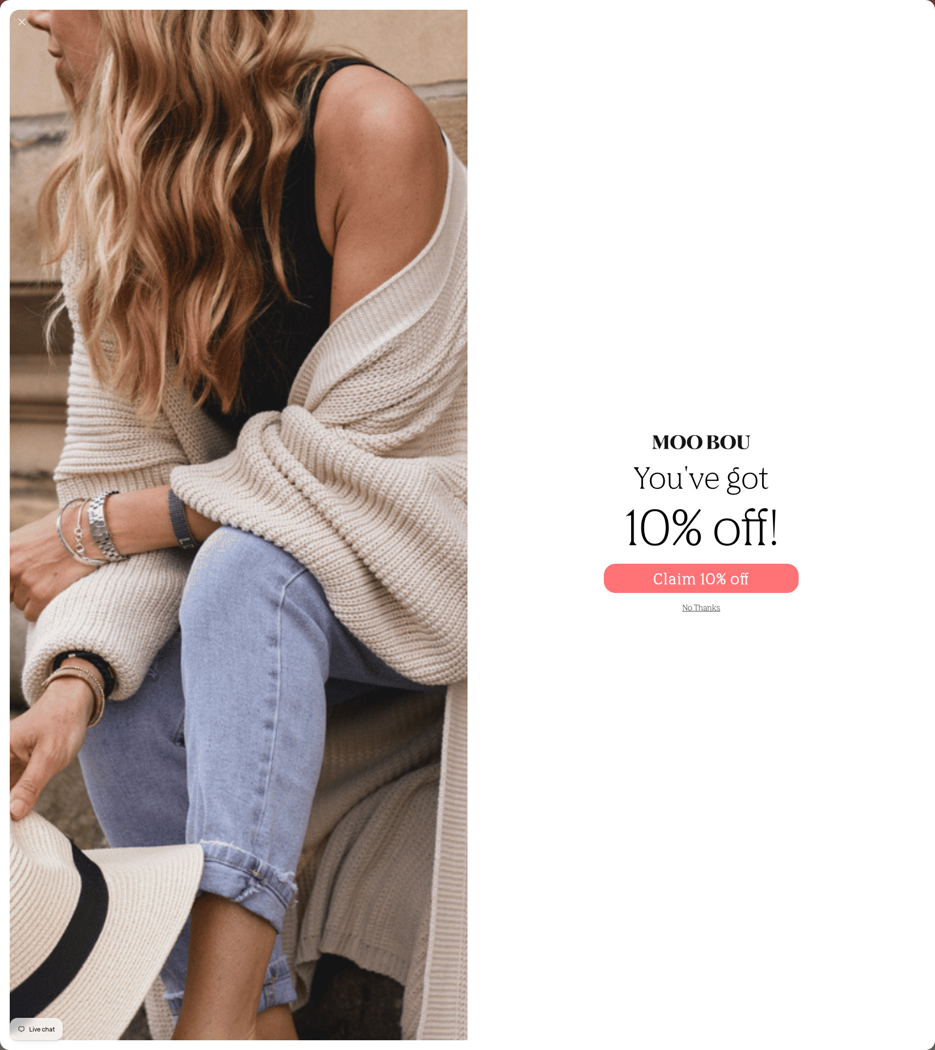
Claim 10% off (701, 578)
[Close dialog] (22, 22)
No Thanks (701, 607)
